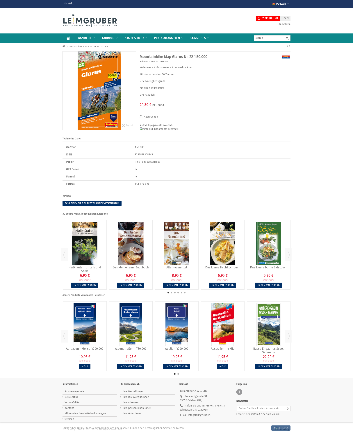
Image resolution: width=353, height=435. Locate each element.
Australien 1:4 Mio (222, 348)
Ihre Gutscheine (131, 413)
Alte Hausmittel (176, 267)
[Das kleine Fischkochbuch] (223, 243)
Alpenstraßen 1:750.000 (131, 348)
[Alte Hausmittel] (177, 243)
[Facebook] (239, 392)
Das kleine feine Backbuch (131, 267)
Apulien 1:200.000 (176, 348)
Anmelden (284, 24)
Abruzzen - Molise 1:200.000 (85, 348)
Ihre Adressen (130, 402)
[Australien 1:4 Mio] (223, 324)
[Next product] (289, 46)
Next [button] (288, 254)
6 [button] (185, 292)
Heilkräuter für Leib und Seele (85, 269)
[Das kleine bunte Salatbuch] (269, 243)
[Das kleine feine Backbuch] (131, 243)
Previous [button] (64, 254)
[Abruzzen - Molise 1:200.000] (85, 324)
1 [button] (168, 292)
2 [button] (171, 292)
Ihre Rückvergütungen (135, 397)
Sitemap (69, 419)
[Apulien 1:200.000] (177, 324)
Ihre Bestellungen (133, 391)
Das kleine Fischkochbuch (222, 267)
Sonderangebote (74, 391)
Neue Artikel (72, 397)
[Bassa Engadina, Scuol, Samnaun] (269, 324)
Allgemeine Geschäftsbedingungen (85, 413)
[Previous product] (287, 46)
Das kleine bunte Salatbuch (268, 267)
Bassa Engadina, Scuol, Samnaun (268, 350)
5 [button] (181, 292)
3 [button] (175, 292)
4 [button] (178, 292)
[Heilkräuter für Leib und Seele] (85, 243)
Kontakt (69, 3)
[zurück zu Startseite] (64, 46)
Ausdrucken (150, 116)
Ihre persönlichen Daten (136, 408)
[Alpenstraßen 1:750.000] (131, 324)
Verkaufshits (72, 402)
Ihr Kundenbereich (130, 384)
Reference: (145, 61)
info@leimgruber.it (199, 415)
